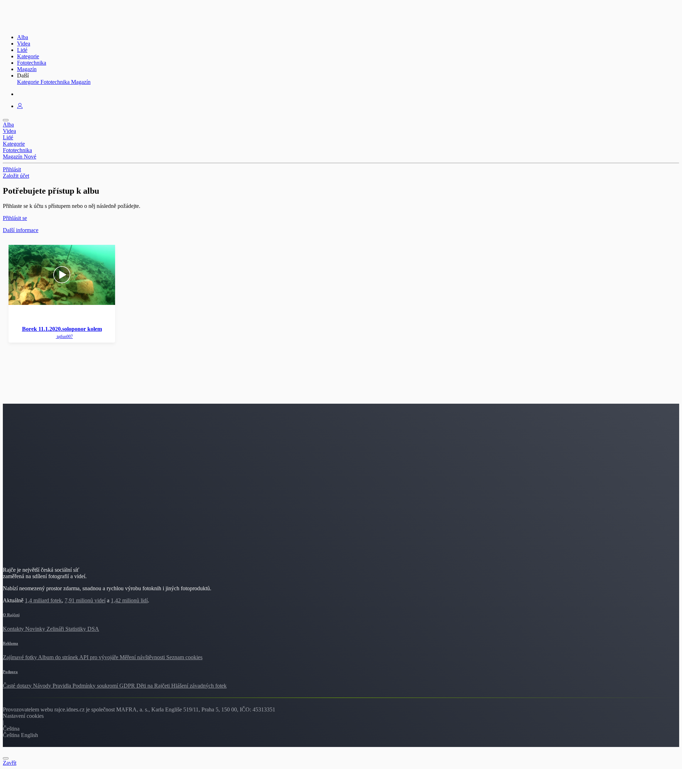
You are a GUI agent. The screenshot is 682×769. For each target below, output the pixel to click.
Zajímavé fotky (20, 657)
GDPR (127, 686)
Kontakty (14, 629)
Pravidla (62, 686)
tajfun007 (64, 336)
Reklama (10, 643)
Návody (43, 686)
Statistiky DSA (82, 629)
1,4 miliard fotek (43, 600)
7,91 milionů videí (85, 600)
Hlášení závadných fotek (199, 686)
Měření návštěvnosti (143, 657)
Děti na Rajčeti (153, 686)
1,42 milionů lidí (129, 600)
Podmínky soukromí (95, 686)
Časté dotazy (18, 686)
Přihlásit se (15, 218)
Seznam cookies (184, 657)
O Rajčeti (11, 615)
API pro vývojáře (99, 657)
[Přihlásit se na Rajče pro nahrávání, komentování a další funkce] (20, 106)
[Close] (6, 758)
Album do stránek (58, 657)
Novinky (36, 629)
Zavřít (9, 763)
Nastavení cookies (23, 716)
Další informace (20, 230)
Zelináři (56, 629)
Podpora (10, 671)
